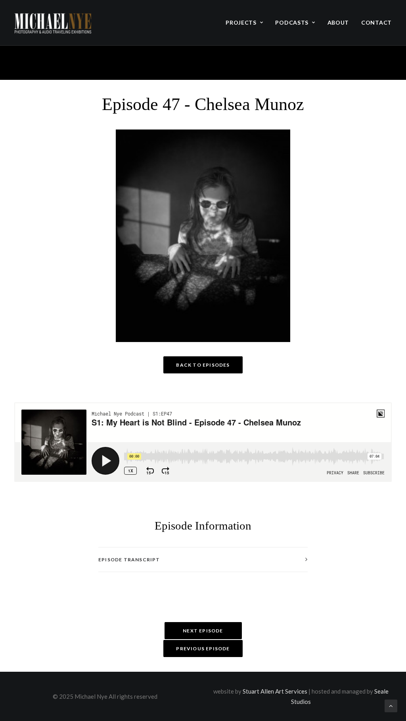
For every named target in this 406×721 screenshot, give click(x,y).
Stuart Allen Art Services (275, 691)
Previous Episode (203, 648)
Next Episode (203, 631)
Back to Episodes (203, 365)
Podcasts (291, 22)
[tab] (203, 559)
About (338, 22)
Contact (376, 22)
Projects (241, 22)
